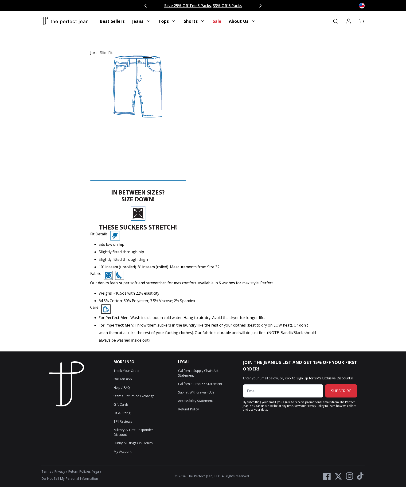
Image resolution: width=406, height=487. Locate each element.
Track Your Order (126, 370)
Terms (46, 471)
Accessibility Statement (195, 400)
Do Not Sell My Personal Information (69, 478)
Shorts (191, 21)
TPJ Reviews (122, 421)
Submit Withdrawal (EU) (196, 392)
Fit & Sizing (121, 413)
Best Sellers (112, 21)
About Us (238, 21)
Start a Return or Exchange (133, 396)
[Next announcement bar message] (260, 5)
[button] (361, 21)
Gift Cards (121, 404)
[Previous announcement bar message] (145, 5)
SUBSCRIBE (341, 390)
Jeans (137, 21)
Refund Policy (188, 409)
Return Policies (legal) (84, 471)
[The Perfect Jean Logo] (64, 21)
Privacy (59, 471)
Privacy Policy (315, 406)
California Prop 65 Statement (200, 384)
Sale (217, 21)
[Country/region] (362, 5)
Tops (163, 21)
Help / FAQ (121, 387)
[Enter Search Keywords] (335, 21)
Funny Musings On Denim (133, 443)
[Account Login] (348, 21)
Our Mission (122, 379)
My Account (122, 451)
